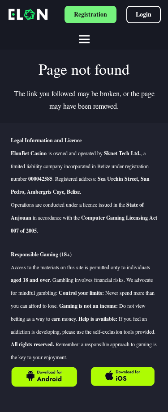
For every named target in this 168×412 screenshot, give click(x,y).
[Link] (44, 377)
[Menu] (84, 39)
